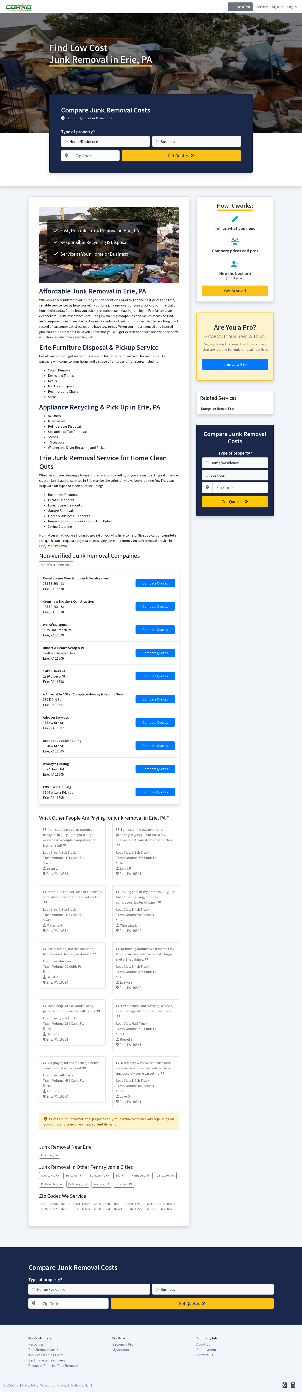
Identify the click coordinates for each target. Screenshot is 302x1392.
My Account (121, 1349)
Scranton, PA (124, 1184)
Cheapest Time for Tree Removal (53, 1365)
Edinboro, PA (49, 1155)
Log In (292, 6)
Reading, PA (101, 1184)
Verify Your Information (56, 565)
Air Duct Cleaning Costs (46, 1355)
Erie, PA (120, 1175)
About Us (203, 1344)
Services (262, 6)
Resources (36, 1344)
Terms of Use (47, 1385)
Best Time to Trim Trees (46, 1360)
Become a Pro (122, 1344)
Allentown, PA (50, 1175)
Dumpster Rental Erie (217, 408)
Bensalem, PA (74, 1175)
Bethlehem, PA (99, 1175)
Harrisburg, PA (141, 1175)
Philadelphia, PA (51, 1184)
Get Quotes (178, 155)
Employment (206, 1349)
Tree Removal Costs (43, 1349)
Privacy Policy (29, 1385)
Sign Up (278, 6)
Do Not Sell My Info (82, 1385)
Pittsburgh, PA (77, 1184)
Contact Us (204, 1355)
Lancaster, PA (166, 1175)
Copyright (63, 1385)
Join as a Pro (240, 6)
